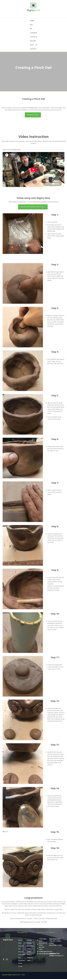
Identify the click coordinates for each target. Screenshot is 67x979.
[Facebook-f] (3, 959)
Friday (36, 918)
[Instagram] (7, 959)
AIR (31, 29)
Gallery (33, 41)
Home (32, 21)
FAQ (31, 25)
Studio (32, 37)
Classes (33, 33)
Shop (32, 45)
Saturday (48, 918)
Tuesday (29, 918)
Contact (33, 49)
